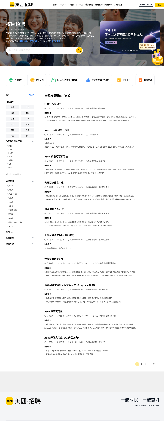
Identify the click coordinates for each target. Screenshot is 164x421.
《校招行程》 (22, 41)
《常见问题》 (33, 41)
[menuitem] (132, 364)
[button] (122, 50)
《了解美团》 (56, 41)
